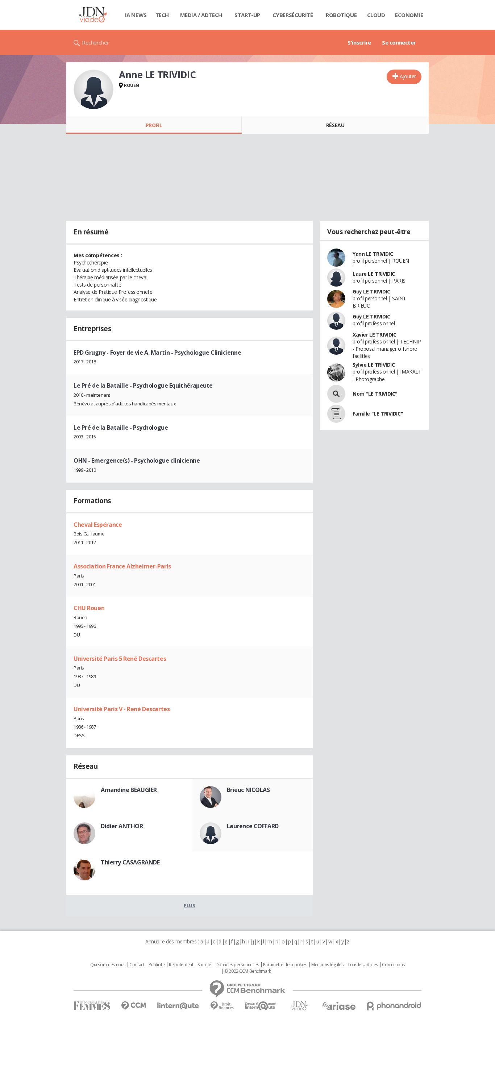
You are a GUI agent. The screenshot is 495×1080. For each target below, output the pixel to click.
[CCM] (133, 1005)
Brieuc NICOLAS (248, 790)
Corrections (393, 964)
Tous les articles (363, 964)
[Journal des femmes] (92, 1005)
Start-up (247, 14)
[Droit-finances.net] (222, 1005)
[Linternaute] (178, 1005)
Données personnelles (237, 964)
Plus (189, 905)
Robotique (341, 14)
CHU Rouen (89, 608)
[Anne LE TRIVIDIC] (93, 89)
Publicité (157, 964)
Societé (204, 964)
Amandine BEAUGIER (129, 790)
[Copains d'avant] (260, 1005)
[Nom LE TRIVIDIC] (336, 394)
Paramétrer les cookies (285, 964)
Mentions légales (327, 964)
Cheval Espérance (98, 525)
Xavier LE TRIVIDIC (374, 334)
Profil (154, 125)
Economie (409, 14)
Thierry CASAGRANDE (130, 862)
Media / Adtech (201, 14)
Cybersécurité (293, 14)
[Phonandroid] (394, 1005)
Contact (136, 964)
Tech (162, 14)
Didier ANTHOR (122, 826)
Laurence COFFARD (253, 826)
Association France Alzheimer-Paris (122, 566)
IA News (136, 14)
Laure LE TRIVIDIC (374, 273)
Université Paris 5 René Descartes (120, 659)
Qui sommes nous (107, 964)
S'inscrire (359, 42)
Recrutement (181, 964)
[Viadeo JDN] (299, 1005)
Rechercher (95, 42)
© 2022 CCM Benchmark (247, 971)
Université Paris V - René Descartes (122, 709)
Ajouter (408, 76)
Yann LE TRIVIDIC (373, 253)
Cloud (376, 14)
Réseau (335, 125)
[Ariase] (338, 1006)
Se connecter (399, 42)
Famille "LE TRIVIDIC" (378, 413)
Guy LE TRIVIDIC (371, 291)
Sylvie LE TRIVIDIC (374, 364)
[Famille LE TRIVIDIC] (336, 414)
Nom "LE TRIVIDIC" (375, 393)
